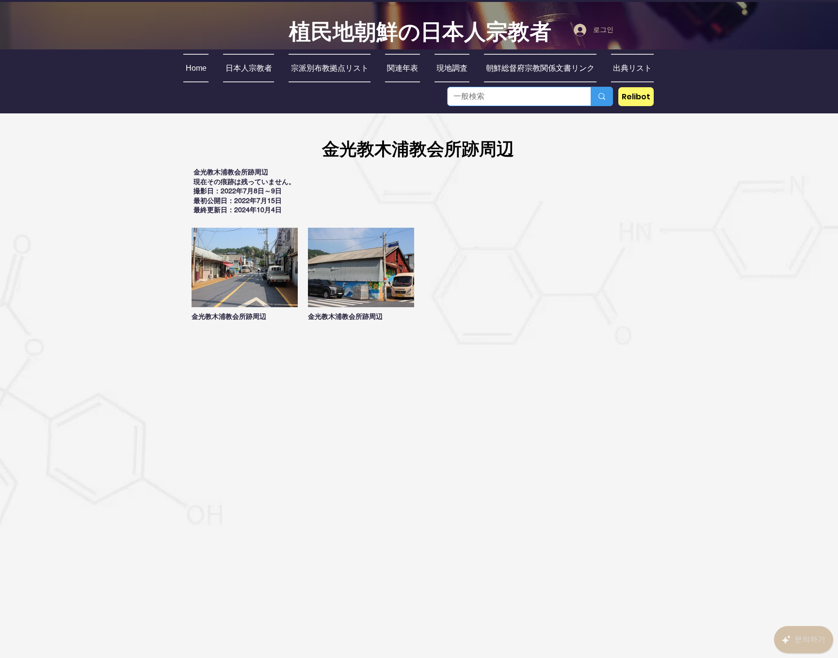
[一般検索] (601, 96)
